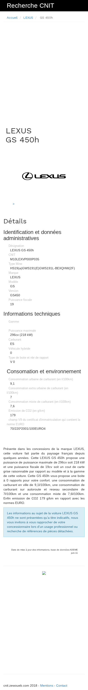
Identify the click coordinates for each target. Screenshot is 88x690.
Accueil (12, 17)
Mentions (46, 685)
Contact (61, 685)
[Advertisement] (44, 69)
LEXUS (28, 17)
